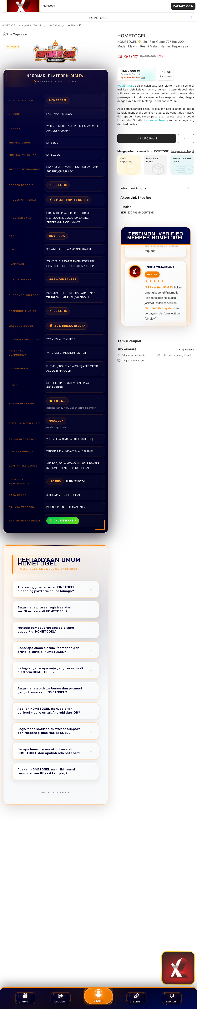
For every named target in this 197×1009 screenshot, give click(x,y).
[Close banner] (3, 6)
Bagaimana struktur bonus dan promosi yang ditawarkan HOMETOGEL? (55, 690)
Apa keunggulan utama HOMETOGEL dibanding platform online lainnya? (55, 589)
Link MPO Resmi (146, 138)
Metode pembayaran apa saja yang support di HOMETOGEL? (55, 630)
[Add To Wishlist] (186, 138)
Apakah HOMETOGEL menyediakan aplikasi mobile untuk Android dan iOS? (55, 711)
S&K (143, 77)
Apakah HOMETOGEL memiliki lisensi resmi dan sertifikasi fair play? (55, 771)
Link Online (54, 25)
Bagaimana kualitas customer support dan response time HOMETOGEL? (55, 731)
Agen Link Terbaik (32, 25)
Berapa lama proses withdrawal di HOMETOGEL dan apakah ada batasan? (55, 751)
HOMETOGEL (9, 25)
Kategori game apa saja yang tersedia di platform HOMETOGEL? (55, 670)
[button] (98, 6)
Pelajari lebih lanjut (182, 151)
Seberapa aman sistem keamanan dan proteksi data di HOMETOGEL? (55, 650)
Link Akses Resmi (155, 120)
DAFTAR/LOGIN (183, 6)
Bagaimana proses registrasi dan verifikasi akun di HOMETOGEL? (55, 609)
